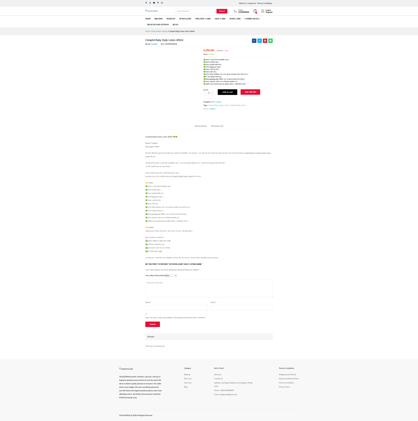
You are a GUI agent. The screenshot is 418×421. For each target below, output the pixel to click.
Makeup (187, 374)
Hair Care (187, 383)
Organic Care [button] (203, 19)
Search (222, 11)
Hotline (240, 10)
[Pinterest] (158, 3)
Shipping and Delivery (287, 374)
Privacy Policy (284, 387)
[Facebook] (146, 3)
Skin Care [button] (220, 19)
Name (148, 302)
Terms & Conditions (264, 3)
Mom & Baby (216, 102)
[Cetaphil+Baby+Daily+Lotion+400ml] (259, 41)
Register (269, 12)
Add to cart (227, 92)
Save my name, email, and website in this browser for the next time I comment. (175, 318)
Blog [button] (175, 25)
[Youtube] (154, 3)
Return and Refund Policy (289, 379)
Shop (148, 19)
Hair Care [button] (235, 19)
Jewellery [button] (185, 19)
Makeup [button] (171, 19)
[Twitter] (150, 3)
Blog (186, 387)
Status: (205, 54)
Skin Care (188, 379)
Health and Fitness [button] (158, 25)
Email (213, 302)
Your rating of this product (155, 275)
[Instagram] (162, 3)
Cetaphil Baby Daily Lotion (218, 105)
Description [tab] (201, 126)
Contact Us (251, 3)
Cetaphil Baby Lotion (237, 105)
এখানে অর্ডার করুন (250, 92)
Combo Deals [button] (252, 19)
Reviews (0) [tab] (217, 126)
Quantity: (206, 90)
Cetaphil (154, 44)
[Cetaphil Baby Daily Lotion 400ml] (254, 41)
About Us (242, 3)
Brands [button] (159, 19)
